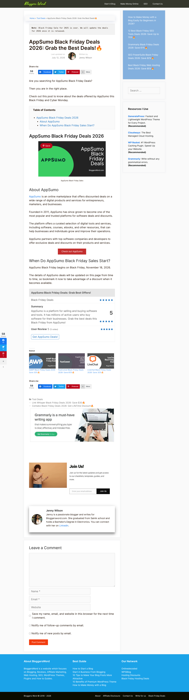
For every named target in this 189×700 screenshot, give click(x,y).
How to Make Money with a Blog (89, 685)
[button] (72, 252)
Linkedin (63, 525)
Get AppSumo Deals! (45, 336)
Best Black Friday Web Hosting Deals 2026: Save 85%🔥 (144, 67)
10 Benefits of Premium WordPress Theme (94, 681)
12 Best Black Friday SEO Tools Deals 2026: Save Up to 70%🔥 (143, 34)
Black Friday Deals (156, 696)
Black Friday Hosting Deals (135, 678)
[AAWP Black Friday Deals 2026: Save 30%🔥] (42, 360)
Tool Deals (41, 18)
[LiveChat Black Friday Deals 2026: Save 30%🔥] (100, 360)
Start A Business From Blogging (89, 672)
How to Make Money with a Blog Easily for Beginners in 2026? (142, 20)
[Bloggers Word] (36, 4)
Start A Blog (109, 4)
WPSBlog (126, 672)
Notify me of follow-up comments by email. (57, 625)
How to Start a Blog (83, 668)
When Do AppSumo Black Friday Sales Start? (67, 125)
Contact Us (158, 4)
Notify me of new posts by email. (51, 633)
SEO (145, 4)
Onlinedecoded (129, 668)
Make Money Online (129, 4)
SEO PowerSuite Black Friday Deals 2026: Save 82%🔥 (143, 56)
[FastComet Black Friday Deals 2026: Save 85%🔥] (71, 360)
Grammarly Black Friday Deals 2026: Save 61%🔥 (143, 46)
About (97, 696)
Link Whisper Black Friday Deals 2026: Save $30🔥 (58, 402)
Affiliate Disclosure (111, 696)
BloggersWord (31, 668)
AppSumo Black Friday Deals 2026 (57, 117)
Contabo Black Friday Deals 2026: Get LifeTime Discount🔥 (62, 406)
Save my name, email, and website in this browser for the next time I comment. (73, 615)
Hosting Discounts (130, 675)
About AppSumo (50, 121)
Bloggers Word (30, 696)
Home (32, 18)
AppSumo (35, 196)
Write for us (140, 696)
